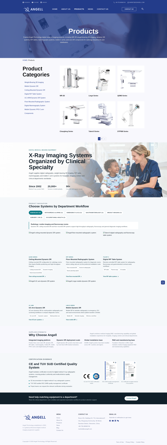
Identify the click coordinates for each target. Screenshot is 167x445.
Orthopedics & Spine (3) (54, 212)
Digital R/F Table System (33, 94)
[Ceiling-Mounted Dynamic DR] (46, 243)
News (90, 9)
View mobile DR (71, 319)
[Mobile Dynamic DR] (83, 291)
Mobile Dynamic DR (31, 86)
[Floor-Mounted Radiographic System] (83, 243)
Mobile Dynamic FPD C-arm (34, 109)
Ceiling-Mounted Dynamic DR (35, 90)
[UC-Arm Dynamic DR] (46, 291)
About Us (65, 9)
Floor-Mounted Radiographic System (37, 102)
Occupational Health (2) (55, 217)
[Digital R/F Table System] (120, 243)
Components (29, 113)
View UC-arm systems (35, 319)
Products (79, 9)
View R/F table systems (110, 276)
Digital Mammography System (35, 105)
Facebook (27, 2)
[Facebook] (110, 420)
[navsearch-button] (142, 9)
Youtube (36, 2)
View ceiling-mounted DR (36, 276)
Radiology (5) (35, 212)
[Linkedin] (115, 420)
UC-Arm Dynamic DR (37, 308)
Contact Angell (131, 398)
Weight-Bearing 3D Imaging (34, 82)
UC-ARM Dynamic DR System (35, 98)
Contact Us (102, 9)
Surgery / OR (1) (36, 217)
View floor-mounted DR (73, 276)
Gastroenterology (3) (95, 212)
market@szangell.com (136, 2)
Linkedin (44, 2)
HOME (54, 9)
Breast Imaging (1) (114, 212)
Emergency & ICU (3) (74, 212)
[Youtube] (113, 420)
